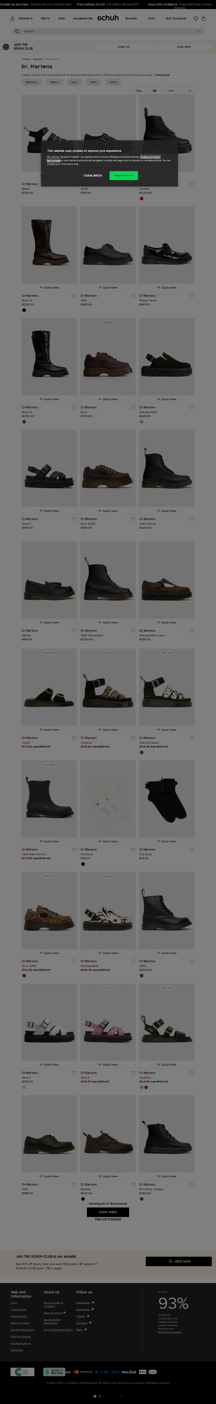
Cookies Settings (93, 175)
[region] (109, 163)
